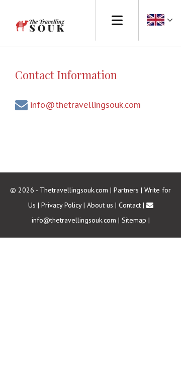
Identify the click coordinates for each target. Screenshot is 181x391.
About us (100, 205)
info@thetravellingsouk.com (85, 104)
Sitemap (134, 220)
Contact (130, 205)
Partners (126, 189)
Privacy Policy (61, 205)
